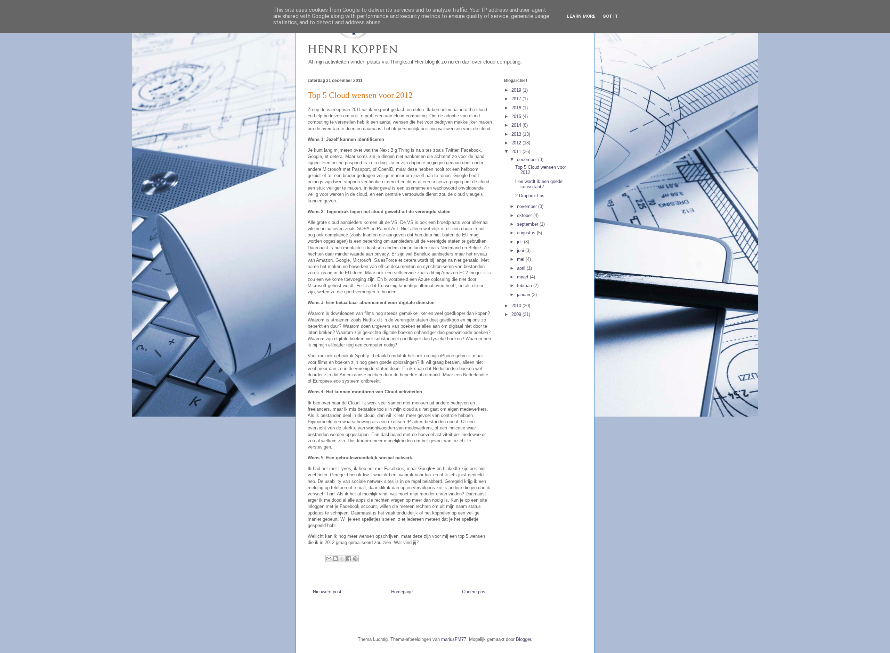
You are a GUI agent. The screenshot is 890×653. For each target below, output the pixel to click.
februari (525, 285)
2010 (517, 305)
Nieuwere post (327, 591)
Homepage (402, 591)
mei (521, 259)
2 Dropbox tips (529, 195)
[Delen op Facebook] (348, 558)
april (522, 268)
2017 (517, 98)
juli (520, 241)
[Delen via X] (342, 558)
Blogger (523, 639)
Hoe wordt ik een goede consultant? (539, 184)
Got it (610, 16)
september (528, 224)
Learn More (581, 16)
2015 (517, 116)
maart (523, 276)
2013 (517, 134)
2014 (517, 125)
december (527, 159)
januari (524, 294)
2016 (517, 107)
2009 (517, 314)
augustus (527, 232)
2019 (517, 90)
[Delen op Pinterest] (355, 558)
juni (521, 250)
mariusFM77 (453, 639)
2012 (517, 142)
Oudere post (474, 591)
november (527, 206)
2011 (517, 151)
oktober (525, 215)
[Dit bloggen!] (335, 558)
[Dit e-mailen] (328, 558)
